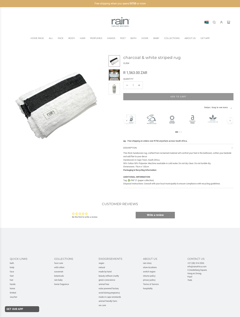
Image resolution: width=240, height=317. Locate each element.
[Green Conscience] (214, 118)
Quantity (128, 79)
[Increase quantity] (139, 85)
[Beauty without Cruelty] (153, 119)
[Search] (214, 22)
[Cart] (228, 22)
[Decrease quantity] (127, 85)
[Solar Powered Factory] (173, 119)
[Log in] (221, 22)
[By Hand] (133, 119)
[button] (12, 103)
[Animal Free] (194, 119)
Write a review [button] (155, 215)
